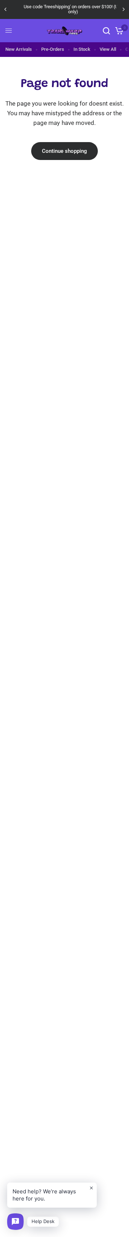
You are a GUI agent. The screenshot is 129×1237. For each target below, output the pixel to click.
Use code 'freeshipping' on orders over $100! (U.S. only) (65, 9)
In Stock (81, 49)
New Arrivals (18, 49)
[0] (118, 31)
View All (108, 49)
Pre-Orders (52, 49)
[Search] (106, 31)
